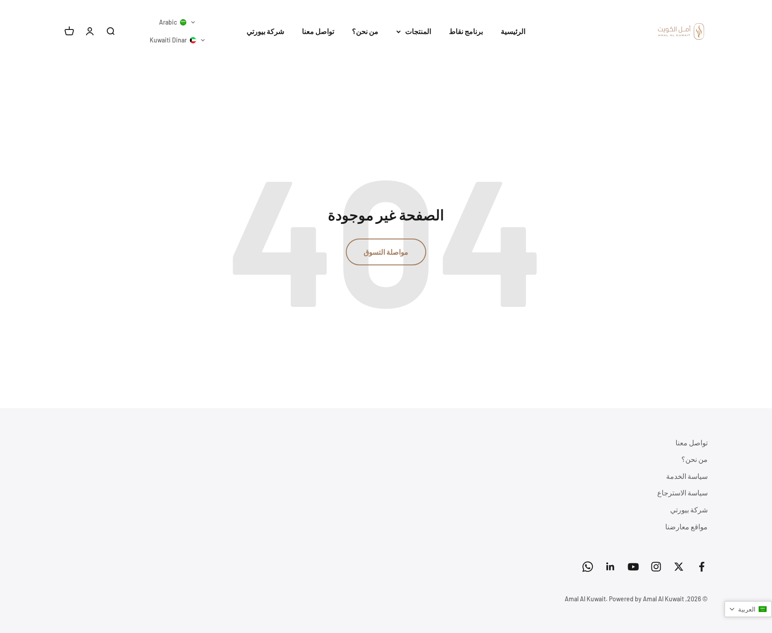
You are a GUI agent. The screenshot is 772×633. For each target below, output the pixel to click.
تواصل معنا (318, 31)
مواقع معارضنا (686, 526)
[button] (177, 22)
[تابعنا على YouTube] (633, 567)
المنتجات (418, 31)
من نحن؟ (365, 31)
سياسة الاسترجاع (682, 492)
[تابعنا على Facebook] (702, 567)
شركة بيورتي (265, 31)
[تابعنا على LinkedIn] (610, 567)
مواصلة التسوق (386, 251)
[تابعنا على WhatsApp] (588, 567)
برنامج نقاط (466, 31)
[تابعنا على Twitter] (679, 567)
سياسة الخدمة (687, 476)
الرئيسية (513, 31)
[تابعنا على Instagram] (656, 567)
